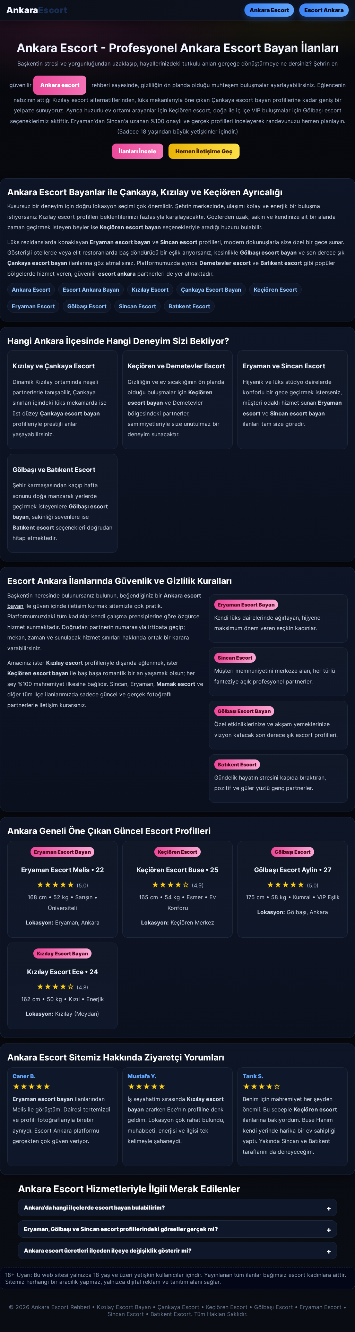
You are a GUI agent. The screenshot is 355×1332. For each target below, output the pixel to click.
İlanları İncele (137, 151)
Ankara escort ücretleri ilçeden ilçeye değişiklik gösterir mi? (108, 1250)
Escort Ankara (324, 10)
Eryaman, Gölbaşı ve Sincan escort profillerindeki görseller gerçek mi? (121, 1229)
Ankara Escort (269, 10)
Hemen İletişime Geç (204, 151)
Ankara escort (59, 84)
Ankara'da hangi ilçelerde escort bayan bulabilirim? (94, 1207)
